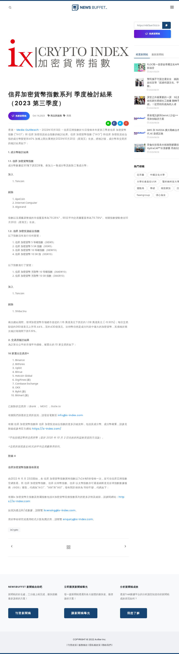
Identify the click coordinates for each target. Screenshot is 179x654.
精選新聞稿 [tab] (142, 54)
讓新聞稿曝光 (80, 613)
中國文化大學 (157, 174)
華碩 (152, 188)
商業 (68, 115)
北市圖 (140, 174)
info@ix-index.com (70, 415)
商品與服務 (56, 115)
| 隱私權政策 (94, 645)
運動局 (140, 188)
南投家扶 (166, 188)
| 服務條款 (82, 645)
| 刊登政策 (72, 645)
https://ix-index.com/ (46, 428)
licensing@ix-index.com (60, 510)
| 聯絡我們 (106, 645)
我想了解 (133, 613)
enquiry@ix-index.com (78, 519)
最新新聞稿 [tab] (158, 54)
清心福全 (161, 195)
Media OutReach (28, 130)
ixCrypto (14, 529)
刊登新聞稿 (23, 613)
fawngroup (143, 195)
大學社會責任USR (146, 181)
